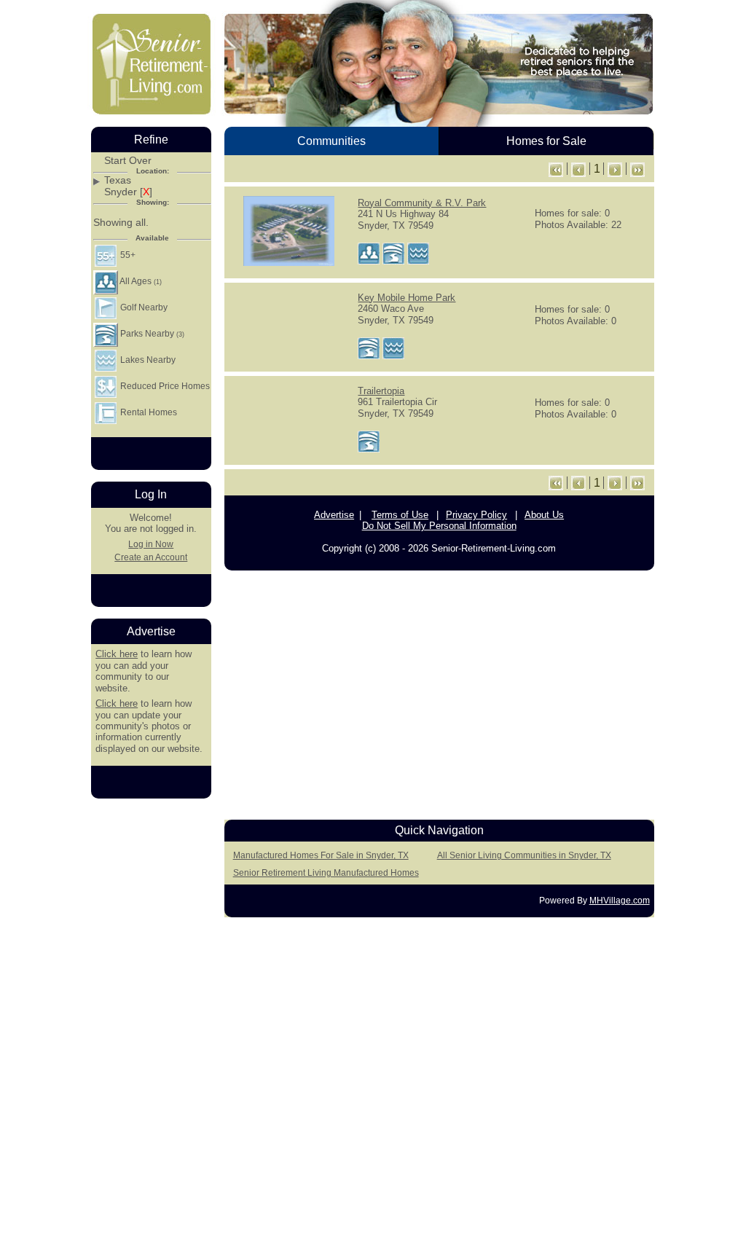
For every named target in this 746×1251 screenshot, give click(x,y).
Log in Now (150, 544)
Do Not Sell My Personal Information (439, 525)
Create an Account (150, 557)
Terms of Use (400, 514)
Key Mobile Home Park (406, 297)
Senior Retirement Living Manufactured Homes (326, 873)
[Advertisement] (439, 691)
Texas (117, 180)
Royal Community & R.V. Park (422, 202)
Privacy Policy (476, 514)
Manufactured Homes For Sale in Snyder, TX (321, 855)
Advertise (334, 514)
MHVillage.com (619, 900)
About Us (544, 514)
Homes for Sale (546, 141)
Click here (116, 653)
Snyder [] (128, 192)
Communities (331, 141)
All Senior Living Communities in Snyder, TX (524, 855)
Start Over (128, 160)
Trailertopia (381, 390)
